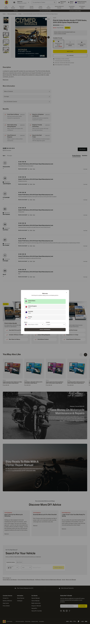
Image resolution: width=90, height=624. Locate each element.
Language (48, 322)
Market (25, 322)
